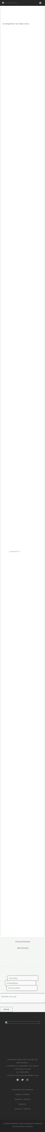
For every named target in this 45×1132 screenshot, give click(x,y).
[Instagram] (27, 1080)
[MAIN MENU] (40, 2)
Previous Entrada (22, 942)
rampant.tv (14, 551)
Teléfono (3, 988)
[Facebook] (18, 1080)
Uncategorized (8, 24)
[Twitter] (22, 1080)
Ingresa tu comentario (9, 992)
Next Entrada (22, 948)
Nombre (4, 978)
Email (2, 983)
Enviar (6, 1009)
